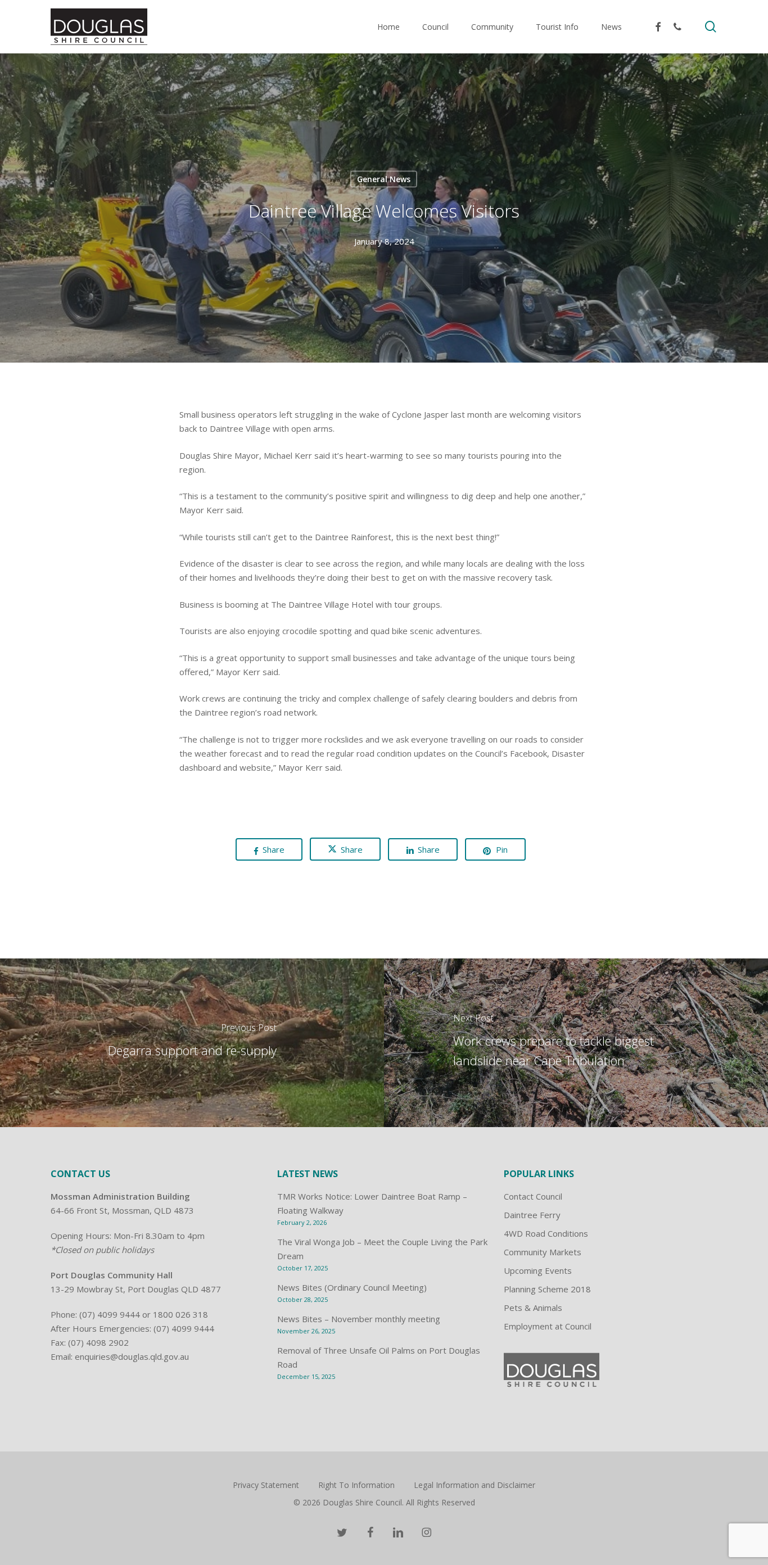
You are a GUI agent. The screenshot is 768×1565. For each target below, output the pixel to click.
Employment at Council (547, 1326)
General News (383, 179)
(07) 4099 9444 (109, 1314)
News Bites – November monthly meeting (358, 1318)
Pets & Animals (533, 1307)
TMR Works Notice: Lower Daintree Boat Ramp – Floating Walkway (372, 1203)
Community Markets (542, 1252)
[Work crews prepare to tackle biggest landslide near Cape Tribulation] (576, 1042)
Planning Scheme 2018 (547, 1289)
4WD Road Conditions (546, 1233)
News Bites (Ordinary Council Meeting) (352, 1287)
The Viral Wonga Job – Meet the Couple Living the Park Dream (382, 1248)
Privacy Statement (266, 1485)
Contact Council (533, 1196)
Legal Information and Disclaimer (474, 1485)
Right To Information (356, 1485)
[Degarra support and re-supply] (192, 1042)
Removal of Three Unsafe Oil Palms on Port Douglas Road (378, 1357)
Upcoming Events (538, 1270)
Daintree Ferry (532, 1214)
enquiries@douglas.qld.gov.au (132, 1356)
